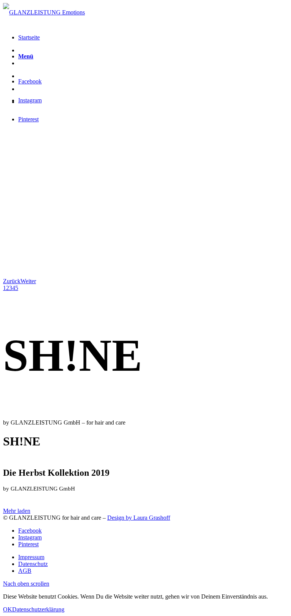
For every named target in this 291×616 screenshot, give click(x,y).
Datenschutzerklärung (38, 609)
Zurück (11, 281)
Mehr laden (16, 511)
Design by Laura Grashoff (138, 517)
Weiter (28, 281)
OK (7, 609)
